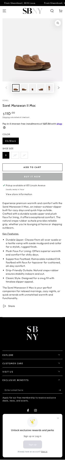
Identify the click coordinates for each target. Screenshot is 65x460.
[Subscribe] (60, 390)
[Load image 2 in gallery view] (24, 88)
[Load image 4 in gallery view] (40, 88)
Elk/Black (10, 140)
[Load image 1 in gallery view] (16, 88)
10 (15, 155)
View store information (19, 194)
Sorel (5, 100)
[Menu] (4, 11)
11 (24, 155)
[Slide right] (58, 87)
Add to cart (32, 167)
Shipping (6, 117)
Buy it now (32, 176)
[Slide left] (6, 87)
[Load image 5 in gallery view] (49, 88)
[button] (52, 11)
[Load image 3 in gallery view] (32, 88)
